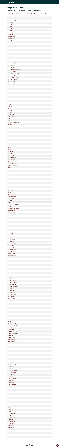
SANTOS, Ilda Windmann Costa (13, 77)
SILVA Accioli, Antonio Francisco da (13, 208)
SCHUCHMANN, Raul (11, 151)
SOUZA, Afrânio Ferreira (11, 360)
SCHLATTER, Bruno (11, 128)
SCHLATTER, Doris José (11, 130)
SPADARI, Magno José (11, 405)
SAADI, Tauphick (10, 26)
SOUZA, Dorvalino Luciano (12, 376)
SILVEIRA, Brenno (10, 272)
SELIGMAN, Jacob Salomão (12, 188)
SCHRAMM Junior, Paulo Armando (13, 149)
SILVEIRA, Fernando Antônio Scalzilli (14, 280)
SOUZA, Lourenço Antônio (12, 390)
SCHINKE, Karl (10, 124)
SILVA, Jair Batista (11, 233)
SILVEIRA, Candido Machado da (13, 274)
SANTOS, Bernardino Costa (12, 63)
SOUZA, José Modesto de (11, 382)
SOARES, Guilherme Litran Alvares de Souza (15, 343)
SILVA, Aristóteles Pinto (11, 218)
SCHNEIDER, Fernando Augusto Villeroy (14, 143)
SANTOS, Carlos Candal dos (12, 65)
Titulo (9, 16)
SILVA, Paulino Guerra (11, 253)
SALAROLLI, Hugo (10, 34)
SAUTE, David (10, 110)
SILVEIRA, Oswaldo (11, 296)
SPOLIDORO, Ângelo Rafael (12, 409)
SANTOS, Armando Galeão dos (12, 61)
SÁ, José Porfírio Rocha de (12, 20)
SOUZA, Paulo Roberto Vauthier (13, 399)
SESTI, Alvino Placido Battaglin (13, 194)
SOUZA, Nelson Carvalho (11, 392)
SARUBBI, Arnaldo (11, 104)
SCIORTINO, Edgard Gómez (12, 157)
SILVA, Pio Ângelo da (11, 257)
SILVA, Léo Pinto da (11, 241)
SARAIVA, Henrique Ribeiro (12, 87)
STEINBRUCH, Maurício (11, 427)
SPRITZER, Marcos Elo (11, 411)
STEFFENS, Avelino (11, 419)
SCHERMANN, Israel (11, 118)
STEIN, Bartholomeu (11, 425)
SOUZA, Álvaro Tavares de (12, 364)
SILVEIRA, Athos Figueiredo (12, 270)
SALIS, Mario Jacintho (11, 42)
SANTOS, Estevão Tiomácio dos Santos (14, 69)
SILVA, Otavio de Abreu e (11, 251)
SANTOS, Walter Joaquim (12, 83)
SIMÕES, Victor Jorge (11, 313)
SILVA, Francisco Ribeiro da (12, 227)
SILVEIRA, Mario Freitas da (12, 294)
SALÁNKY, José (10, 32)
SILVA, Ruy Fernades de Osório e (13, 261)
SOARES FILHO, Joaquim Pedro (12, 331)
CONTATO (50, 1)
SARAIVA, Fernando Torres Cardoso (13, 85)
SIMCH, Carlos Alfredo (11, 304)
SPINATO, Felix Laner (11, 407)
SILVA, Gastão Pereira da (11, 229)
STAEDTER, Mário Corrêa (11, 413)
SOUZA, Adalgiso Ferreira (12, 358)
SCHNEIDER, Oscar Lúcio (11, 147)
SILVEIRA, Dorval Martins (12, 278)
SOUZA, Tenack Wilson (11, 403)
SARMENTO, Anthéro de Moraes (13, 102)
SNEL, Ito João (10, 327)
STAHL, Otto (9, 415)
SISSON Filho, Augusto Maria (12, 323)
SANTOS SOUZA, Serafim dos (12, 55)
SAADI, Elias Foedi (10, 24)
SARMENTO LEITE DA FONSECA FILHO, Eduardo (15, 96)
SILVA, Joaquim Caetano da (12, 235)
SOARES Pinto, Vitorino (11, 337)
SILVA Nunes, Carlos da (11, 212)
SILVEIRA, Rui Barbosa (11, 300)
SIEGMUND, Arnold (11, 202)
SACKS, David (10, 30)
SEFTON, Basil (10, 173)
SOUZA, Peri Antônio (11, 401)
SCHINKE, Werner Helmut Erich (13, 126)
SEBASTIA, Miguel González (12, 165)
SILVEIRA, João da (10, 288)
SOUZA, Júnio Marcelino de (12, 386)
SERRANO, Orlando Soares (12, 192)
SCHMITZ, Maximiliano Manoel (13, 141)
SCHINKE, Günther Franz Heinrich (13, 122)
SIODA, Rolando (10, 317)
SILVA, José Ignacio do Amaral (12, 237)
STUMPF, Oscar (10, 433)
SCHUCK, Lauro (10, 153)
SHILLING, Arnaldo (11, 198)
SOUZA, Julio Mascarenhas (12, 384)
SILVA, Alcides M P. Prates (12, 216)
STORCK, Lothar (10, 429)
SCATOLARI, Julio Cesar (11, 114)
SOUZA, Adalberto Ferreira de (12, 356)
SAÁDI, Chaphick (10, 22)
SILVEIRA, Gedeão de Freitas (12, 282)
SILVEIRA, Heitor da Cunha (12, 284)
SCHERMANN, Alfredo (11, 116)
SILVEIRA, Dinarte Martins (12, 276)
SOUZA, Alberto (10, 362)
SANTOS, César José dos (11, 67)
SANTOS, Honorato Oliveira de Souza (13, 73)
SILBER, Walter (10, 206)
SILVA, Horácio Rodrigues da (12, 231)
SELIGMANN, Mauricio (11, 190)
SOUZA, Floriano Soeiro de (12, 378)
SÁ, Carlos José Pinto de (11, 18)
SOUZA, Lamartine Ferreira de (12, 388)
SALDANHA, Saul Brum (11, 36)
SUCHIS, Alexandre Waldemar (12, 435)
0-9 (45, 13)
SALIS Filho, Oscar (10, 40)
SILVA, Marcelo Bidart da (12, 243)
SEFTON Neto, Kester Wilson (12, 171)
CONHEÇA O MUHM (38, 1)
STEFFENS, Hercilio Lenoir (12, 421)
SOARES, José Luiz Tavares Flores (13, 347)
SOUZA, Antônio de (11, 366)
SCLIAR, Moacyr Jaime (11, 159)
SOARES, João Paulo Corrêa (12, 345)
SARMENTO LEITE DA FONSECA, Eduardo (14, 98)
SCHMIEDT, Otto (10, 139)
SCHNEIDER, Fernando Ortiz (12, 145)
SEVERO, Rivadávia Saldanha (12, 196)
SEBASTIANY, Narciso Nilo (12, 169)
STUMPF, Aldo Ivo (10, 431)
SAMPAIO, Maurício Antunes (12, 53)
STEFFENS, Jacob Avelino (12, 423)
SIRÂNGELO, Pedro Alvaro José (12, 321)
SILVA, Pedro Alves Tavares (12, 255)
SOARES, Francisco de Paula (12, 341)
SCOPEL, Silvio (10, 161)
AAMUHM (45, 1)
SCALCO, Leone (10, 112)
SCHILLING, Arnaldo (11, 120)
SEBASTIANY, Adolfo (11, 167)
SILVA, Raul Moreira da (11, 259)
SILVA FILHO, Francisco (11, 210)
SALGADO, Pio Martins (11, 38)
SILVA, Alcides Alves (11, 214)
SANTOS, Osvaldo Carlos (11, 81)
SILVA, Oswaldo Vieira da (12, 249)
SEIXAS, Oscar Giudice (11, 184)
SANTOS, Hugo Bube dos (11, 75)
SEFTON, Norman (10, 175)
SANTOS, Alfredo (10, 57)
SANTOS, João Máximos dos (12, 79)
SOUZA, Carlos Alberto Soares (12, 370)
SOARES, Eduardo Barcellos (12, 339)
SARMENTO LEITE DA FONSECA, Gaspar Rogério (15, 100)
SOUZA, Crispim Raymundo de (12, 372)
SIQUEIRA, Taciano (11, 319)
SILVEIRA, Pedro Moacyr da (12, 298)
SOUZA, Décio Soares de (11, 374)
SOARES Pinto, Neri (11, 335)
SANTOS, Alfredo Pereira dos (12, 59)
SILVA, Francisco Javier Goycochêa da (14, 225)
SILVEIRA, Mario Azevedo (12, 292)
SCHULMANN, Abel (11, 155)
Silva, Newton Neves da (11, 247)
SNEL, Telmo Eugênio (11, 329)
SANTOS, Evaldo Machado (12, 71)
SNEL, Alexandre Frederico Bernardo (13, 325)
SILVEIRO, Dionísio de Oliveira (12, 302)
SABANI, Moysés (10, 28)
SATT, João (9, 108)
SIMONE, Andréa (10, 315)
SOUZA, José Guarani (11, 380)
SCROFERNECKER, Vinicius (12, 163)
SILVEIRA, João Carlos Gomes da (13, 286)
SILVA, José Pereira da (11, 239)
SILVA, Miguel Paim (11, 245)
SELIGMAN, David (10, 186)
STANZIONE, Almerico (11, 417)
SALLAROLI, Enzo (10, 44)
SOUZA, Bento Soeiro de (11, 368)
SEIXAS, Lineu (10, 182)
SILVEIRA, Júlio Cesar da (11, 290)
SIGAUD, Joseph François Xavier (13, 204)
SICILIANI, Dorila (10, 200)
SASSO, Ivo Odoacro (11, 106)
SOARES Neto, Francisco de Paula (13, 333)
